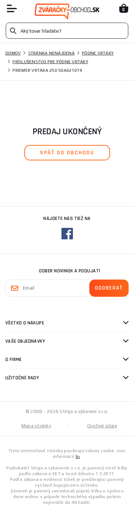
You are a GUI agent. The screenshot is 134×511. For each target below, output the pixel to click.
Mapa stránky (36, 425)
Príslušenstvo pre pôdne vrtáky (50, 61)
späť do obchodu (67, 152)
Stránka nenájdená (51, 53)
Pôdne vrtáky (98, 53)
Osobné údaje (102, 425)
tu (77, 456)
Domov (13, 53)
